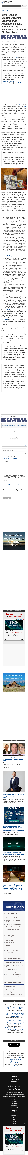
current (19, 424)
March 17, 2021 (18, 83)
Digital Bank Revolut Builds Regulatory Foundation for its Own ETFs (15, 1008)
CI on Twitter (14, 1099)
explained (19, 335)
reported (5, 319)
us (2, 427)
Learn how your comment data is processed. (13, 457)
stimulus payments (17, 425)
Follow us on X (14, 1045)
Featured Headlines (14, 1112)
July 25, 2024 (15, 1066)
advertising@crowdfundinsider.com (17, 1096)
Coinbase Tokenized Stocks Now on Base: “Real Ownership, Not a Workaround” (14, 1028)
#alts (20, 1057)
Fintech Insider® (14, 1081)
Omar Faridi (15, 41)
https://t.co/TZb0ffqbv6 (9, 81)
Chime (25, 106)
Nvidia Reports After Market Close (15, 1003)
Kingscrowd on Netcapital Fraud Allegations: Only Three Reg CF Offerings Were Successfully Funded (14, 1022)
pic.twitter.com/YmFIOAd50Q (14, 1063)
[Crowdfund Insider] (6, 2)
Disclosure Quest (14, 1083)
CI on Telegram (14, 1107)
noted (19, 105)
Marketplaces (14, 1115)
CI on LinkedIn (14, 1103)
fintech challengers (10, 425)
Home (2, 10)
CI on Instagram (14, 1105)
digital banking (8, 256)
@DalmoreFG (11, 1059)
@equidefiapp (14, 1061)
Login (25, 445)
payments (7, 215)
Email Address (6, 492)
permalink (20, 427)
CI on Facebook (14, 1101)
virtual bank (5, 427)
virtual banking (10, 427)
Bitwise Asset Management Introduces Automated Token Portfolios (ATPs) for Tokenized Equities (15, 1014)
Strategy (14, 1119)
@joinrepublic (18, 1059)
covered (5, 327)
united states (23, 425)
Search (24, 6)
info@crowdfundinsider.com (15, 1092)
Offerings (14, 1121)
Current (16, 57)
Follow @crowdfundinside (14, 484)
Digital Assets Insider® (14, 1085)
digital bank (7, 310)
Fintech (6, 10)
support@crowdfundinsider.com (16, 1094)
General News (14, 1113)
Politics (14, 1117)
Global (14, 1123)
